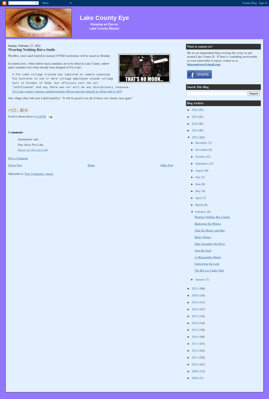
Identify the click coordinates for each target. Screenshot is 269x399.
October (200, 157)
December (201, 143)
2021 (195, 288)
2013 (195, 344)
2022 (195, 137)
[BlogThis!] (14, 110)
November (201, 150)
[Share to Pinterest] (26, 110)
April (198, 198)
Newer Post (15, 165)
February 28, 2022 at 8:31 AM (32, 149)
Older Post (166, 165)
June (198, 184)
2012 (195, 350)
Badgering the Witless (208, 224)
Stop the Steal (203, 250)
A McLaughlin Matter (208, 257)
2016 (195, 323)
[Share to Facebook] (22, 110)
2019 (195, 302)
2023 (195, 130)
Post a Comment (18, 158)
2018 (195, 309)
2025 (195, 117)
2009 (195, 371)
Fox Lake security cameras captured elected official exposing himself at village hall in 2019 (67, 91)
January (200, 279)
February (201, 212)
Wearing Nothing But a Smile (31, 49)
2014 (195, 337)
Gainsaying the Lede (207, 264)
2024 (195, 124)
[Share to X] (18, 110)
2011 (195, 357)
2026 (195, 110)
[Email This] (10, 110)
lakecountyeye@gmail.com (203, 64)
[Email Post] (49, 116)
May (198, 191)
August (200, 170)
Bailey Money (203, 237)
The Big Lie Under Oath (209, 270)
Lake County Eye (104, 17)
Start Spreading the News (210, 244)
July (198, 177)
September (202, 163)
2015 (195, 330)
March (199, 205)
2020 (195, 295)
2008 (195, 378)
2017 (195, 316)
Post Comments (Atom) (39, 174)
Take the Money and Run (210, 230)
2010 (195, 364)
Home (91, 165)
